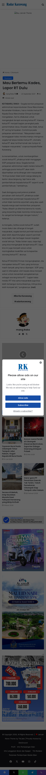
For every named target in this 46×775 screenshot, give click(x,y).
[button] (23, 398)
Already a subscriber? (23, 411)
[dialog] (23, 387)
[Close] (40, 362)
